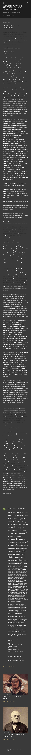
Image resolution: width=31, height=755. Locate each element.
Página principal (9, 15)
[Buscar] (27, 2)
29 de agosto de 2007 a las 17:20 (15, 651)
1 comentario (12, 701)
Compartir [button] (5, 500)
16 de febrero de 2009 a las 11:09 (15, 662)
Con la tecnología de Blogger (17, 749)
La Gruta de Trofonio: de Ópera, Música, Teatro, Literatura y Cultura (13, 8)
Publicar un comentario (10, 666)
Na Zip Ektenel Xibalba (14, 508)
